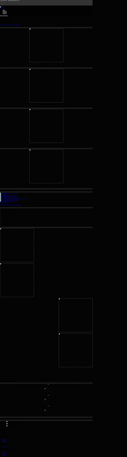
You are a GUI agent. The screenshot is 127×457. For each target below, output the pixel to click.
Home (4, 452)
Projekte (4, 454)
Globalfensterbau (7, 448)
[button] (10, 24)
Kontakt (4, 455)
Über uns (4, 453)
